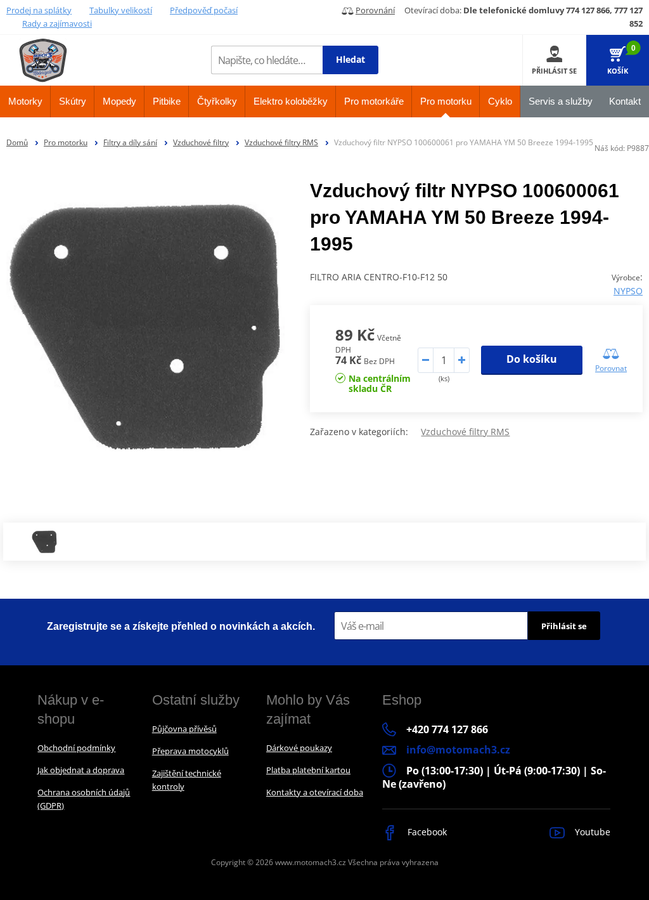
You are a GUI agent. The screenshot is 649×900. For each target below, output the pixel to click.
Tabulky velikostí (120, 10)
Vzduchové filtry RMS (281, 142)
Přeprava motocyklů (190, 751)
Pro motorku (65, 142)
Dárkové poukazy (299, 747)
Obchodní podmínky (76, 747)
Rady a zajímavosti (57, 23)
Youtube (591, 832)
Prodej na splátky (39, 10)
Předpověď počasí (204, 10)
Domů (17, 142)
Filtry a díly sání (130, 142)
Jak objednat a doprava (80, 770)
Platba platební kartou (308, 770)
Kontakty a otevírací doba (314, 792)
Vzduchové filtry (201, 142)
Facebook (426, 832)
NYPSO (628, 291)
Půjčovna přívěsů (184, 728)
